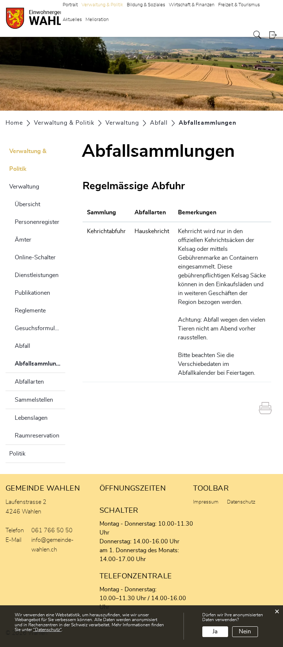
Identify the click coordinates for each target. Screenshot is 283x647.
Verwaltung (24, 187)
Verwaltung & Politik (27, 160)
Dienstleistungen (37, 275)
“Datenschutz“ (47, 629)
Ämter (23, 240)
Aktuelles (72, 19)
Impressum (206, 502)
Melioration (97, 19)
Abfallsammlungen (40, 367)
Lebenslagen (31, 418)
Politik (17, 454)
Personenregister (37, 222)
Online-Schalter (35, 257)
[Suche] (257, 35)
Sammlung (101, 212)
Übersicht (27, 204)
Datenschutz (241, 502)
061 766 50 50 (52, 530)
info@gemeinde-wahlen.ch (52, 545)
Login (272, 35)
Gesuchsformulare (39, 328)
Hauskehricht (151, 231)
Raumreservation (37, 436)
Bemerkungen (197, 212)
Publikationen (32, 293)
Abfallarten (29, 382)
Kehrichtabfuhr (106, 231)
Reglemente (30, 311)
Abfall (22, 346)
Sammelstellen (34, 400)
